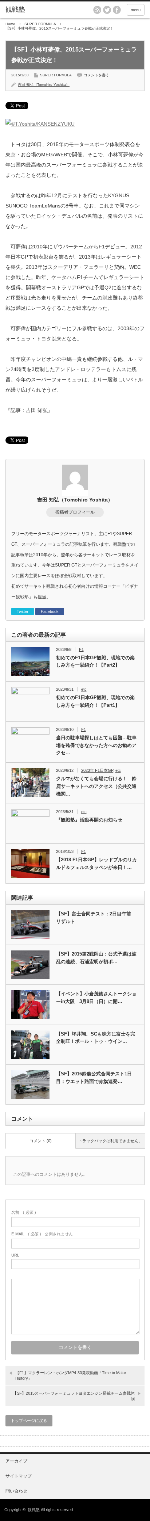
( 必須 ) (23, 1212)
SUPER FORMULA (40, 24)
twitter (107, 10)
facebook (117, 10)
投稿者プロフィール (75, 512)
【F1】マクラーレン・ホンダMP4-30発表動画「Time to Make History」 (70, 1375)
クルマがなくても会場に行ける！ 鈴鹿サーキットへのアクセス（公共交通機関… (96, 786)
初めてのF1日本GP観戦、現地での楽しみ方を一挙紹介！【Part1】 (95, 701)
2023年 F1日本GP (97, 770)
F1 (81, 649)
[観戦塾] (35, 10)
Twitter (22, 611)
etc (84, 689)
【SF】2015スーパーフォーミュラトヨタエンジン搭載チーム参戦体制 (74, 1396)
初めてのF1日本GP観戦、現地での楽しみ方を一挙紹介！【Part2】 (95, 661)
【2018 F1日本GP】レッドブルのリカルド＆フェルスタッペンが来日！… (96, 863)
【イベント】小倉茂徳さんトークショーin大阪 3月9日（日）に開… (96, 997)
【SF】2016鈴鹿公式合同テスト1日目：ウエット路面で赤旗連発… (94, 1077)
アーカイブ (16, 1461)
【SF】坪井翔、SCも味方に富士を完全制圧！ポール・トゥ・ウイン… (95, 1037)
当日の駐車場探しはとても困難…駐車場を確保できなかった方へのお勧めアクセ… (96, 745)
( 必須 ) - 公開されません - (43, 1234)
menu (136, 10)
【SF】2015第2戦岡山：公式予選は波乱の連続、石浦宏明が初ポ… (96, 957)
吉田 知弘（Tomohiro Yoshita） (44, 85)
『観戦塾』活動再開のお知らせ (89, 820)
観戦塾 (34, 1509)
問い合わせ (16, 1491)
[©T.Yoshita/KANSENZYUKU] (40, 124)
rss (97, 10)
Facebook (50, 611)
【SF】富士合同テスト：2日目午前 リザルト (96, 917)
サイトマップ (18, 1476)
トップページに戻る (29, 1420)
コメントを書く (96, 75)
